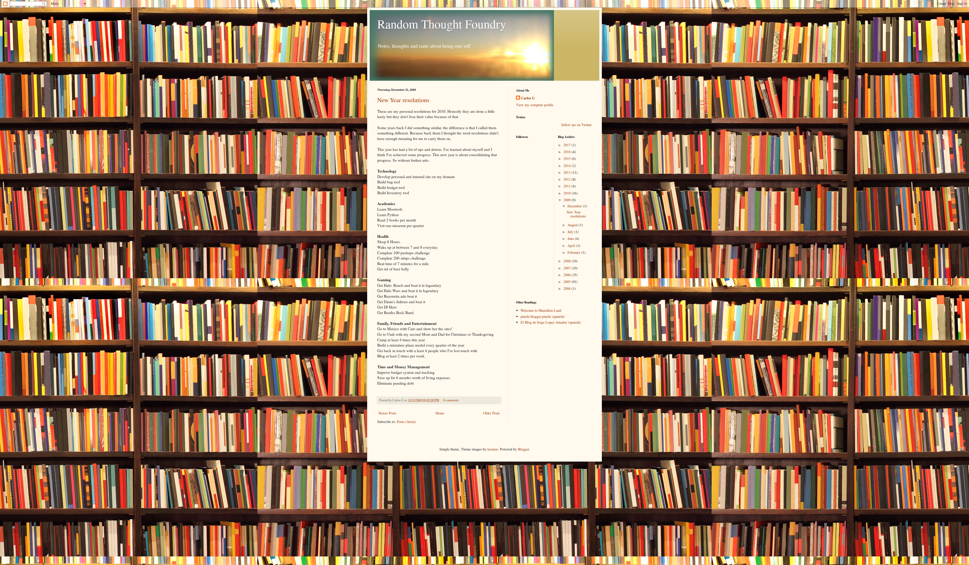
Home (440, 413)
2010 (567, 193)
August (573, 224)
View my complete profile (534, 104)
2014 (567, 165)
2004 (567, 288)
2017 (567, 145)
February (574, 252)
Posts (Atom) (406, 421)
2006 (567, 274)
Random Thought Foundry (441, 24)
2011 (567, 186)
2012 (567, 179)
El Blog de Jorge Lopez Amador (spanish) (551, 322)
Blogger (523, 449)
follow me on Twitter (576, 124)
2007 (567, 268)
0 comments (451, 400)
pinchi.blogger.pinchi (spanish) (543, 316)
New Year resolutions (403, 100)
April (572, 245)
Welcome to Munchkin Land (541, 310)
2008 (567, 261)
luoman (492, 449)
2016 (567, 151)
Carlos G (528, 98)
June (571, 238)
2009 (567, 199)
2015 (567, 158)
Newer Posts (387, 413)
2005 (567, 281)
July (571, 231)
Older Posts (491, 413)
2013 (567, 172)
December (575, 206)
